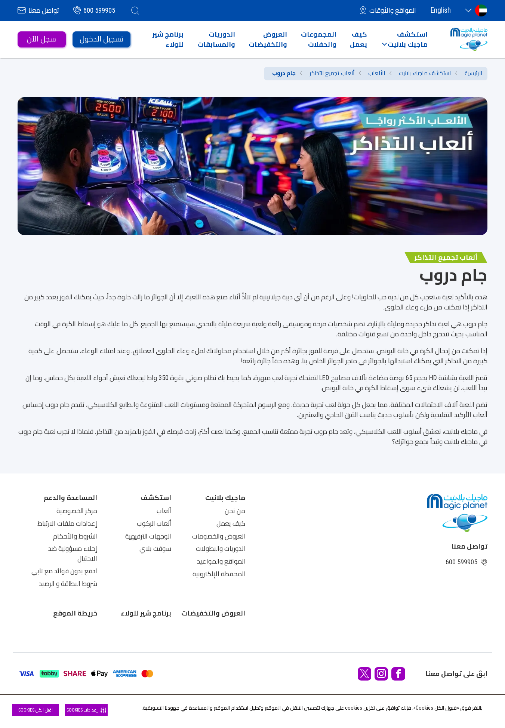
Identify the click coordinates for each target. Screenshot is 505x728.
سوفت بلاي (155, 548)
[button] (405, 39)
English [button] (440, 10)
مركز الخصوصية (76, 511)
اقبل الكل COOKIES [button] (35, 710)
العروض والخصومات (218, 536)
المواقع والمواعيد (221, 561)
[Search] (135, 10)
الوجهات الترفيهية (148, 536)
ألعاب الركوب (154, 523)
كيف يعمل (230, 523)
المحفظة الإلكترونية (219, 574)
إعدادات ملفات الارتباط (67, 523)
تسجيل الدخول (101, 39)
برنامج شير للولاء (146, 613)
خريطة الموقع (75, 613)
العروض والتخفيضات (213, 613)
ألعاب (164, 511)
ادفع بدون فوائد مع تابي (64, 571)
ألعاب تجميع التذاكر (332, 73)
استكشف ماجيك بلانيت (425, 73)
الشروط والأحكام (75, 536)
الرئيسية (473, 73)
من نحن (235, 511)
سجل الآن (41, 39)
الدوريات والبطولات (220, 548)
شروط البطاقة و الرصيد (68, 583)
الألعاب (376, 73)
